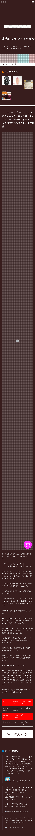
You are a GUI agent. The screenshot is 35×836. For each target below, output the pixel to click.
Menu (32, 2)
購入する (19, 734)
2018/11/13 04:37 (23, 811)
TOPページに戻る (11, 64)
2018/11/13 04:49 (18, 828)
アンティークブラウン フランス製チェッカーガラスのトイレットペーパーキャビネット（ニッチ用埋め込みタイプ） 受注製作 (18, 119)
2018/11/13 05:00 (25, 781)
